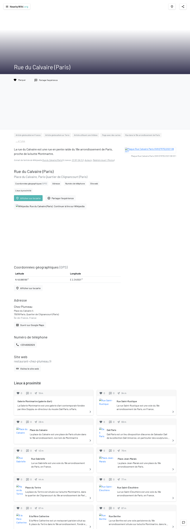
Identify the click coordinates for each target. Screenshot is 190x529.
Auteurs (88, 160)
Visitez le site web (27, 368)
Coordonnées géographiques (31, 183)
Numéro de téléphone (75, 183)
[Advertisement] (95, 104)
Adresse (56, 183)
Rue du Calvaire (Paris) (52, 160)
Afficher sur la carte (28, 198)
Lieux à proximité (23, 190)
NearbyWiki (16, 6)
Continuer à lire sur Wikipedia (69, 206)
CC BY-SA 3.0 (77, 160)
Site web (94, 183)
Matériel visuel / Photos (103, 160)
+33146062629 (25, 344)
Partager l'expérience (60, 198)
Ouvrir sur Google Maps (30, 325)
